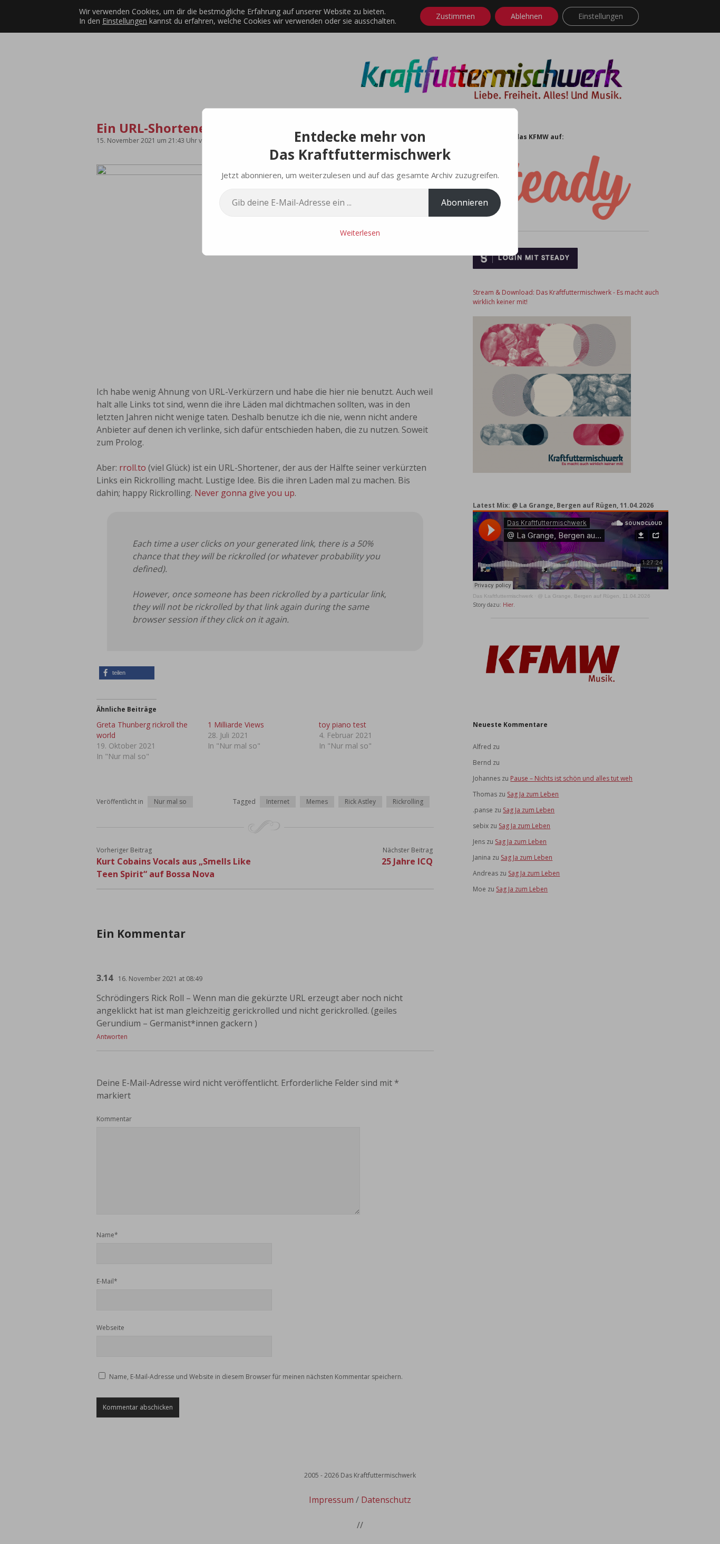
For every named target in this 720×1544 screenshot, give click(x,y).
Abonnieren (464, 202)
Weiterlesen (360, 233)
